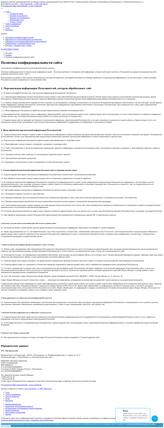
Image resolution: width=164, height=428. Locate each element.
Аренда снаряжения (13, 24)
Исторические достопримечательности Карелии (23, 408)
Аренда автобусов (12, 26)
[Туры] (10, 12)
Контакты (9, 30)
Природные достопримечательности (19, 406)
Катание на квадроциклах (20, 18)
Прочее (8, 414)
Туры (7, 12)
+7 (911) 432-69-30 (25, 4)
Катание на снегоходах (18, 16)
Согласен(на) (6, 426)
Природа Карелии (12, 410)
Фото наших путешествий (15, 412)
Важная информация (13, 404)
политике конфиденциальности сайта (141, 424)
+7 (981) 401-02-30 (40, 4)
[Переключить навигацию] (2, 8)
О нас (7, 28)
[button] (82, 49)
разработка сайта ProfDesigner (42, 420)
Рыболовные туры (17, 20)
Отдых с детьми (16, 22)
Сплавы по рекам (16, 14)
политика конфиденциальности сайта (15, 420)
